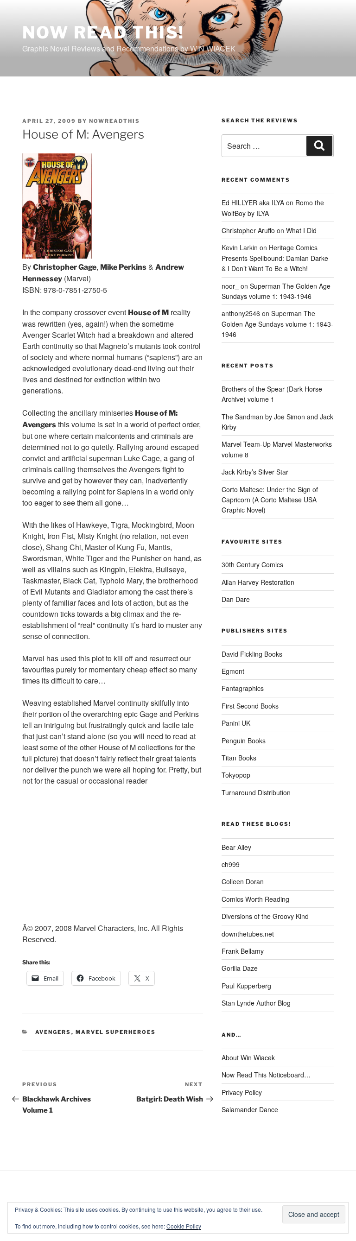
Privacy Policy (242, 1092)
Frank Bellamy (243, 951)
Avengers (53, 1032)
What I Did (301, 230)
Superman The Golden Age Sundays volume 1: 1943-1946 (277, 324)
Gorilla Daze (240, 968)
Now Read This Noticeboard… (266, 1074)
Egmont (233, 671)
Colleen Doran (243, 881)
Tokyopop (236, 774)
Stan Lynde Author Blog (256, 1002)
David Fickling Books (252, 653)
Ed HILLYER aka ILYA (253, 202)
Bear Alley (236, 847)
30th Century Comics (252, 564)
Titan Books (239, 757)
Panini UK (236, 723)
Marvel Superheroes (116, 1032)
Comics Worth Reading (255, 899)
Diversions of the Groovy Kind (265, 916)
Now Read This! (103, 32)
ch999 (231, 864)
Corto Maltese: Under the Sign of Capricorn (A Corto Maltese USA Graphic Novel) (270, 500)
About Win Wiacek (248, 1057)
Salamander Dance (250, 1109)
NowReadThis (114, 121)
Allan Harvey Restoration (258, 582)
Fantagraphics (243, 688)
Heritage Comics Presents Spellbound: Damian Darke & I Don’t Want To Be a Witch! (275, 258)
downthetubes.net (248, 933)
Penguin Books (244, 740)
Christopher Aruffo (248, 230)
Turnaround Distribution (256, 792)
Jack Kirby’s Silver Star (255, 471)
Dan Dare (236, 599)
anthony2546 (241, 313)
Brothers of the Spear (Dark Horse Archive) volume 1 (272, 394)
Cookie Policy (183, 1226)
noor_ (230, 286)
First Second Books (250, 705)
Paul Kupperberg (246, 985)
